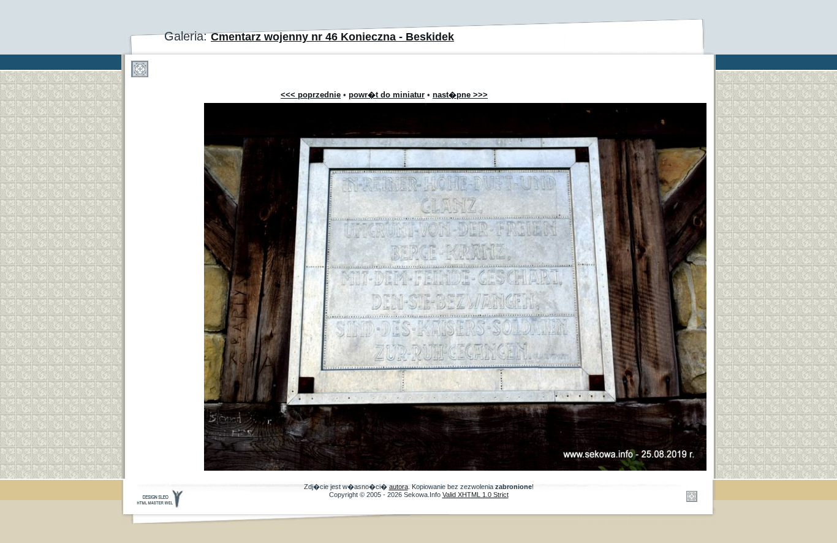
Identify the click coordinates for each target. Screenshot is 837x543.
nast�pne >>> (460, 94)
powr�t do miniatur (387, 94)
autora (398, 486)
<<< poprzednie (311, 94)
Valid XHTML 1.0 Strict (475, 494)
